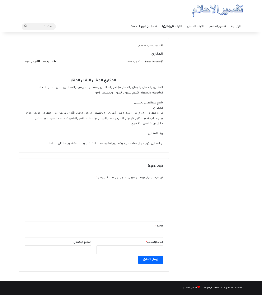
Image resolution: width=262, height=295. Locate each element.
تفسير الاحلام (218, 26)
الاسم (159, 226)
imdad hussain (152, 62)
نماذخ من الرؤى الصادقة (144, 26)
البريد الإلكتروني (154, 242)
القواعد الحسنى (195, 26)
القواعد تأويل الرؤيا (172, 26)
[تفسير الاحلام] (217, 10)
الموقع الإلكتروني (82, 242)
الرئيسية (236, 26)
